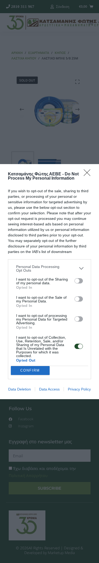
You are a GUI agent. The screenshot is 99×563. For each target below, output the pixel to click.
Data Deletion (19, 389)
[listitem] (49, 268)
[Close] (89, 174)
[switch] (78, 280)
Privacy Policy (79, 389)
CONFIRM (30, 370)
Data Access (49, 389)
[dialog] (49, 281)
